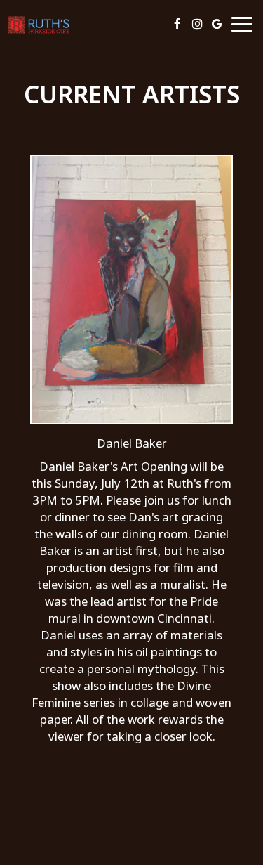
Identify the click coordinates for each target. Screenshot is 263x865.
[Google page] (217, 24)
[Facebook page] (177, 24)
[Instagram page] (197, 24)
